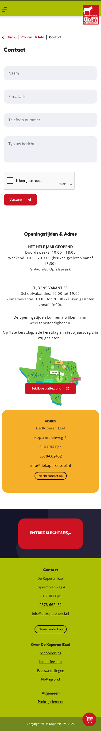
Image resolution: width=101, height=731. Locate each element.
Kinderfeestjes (50, 661)
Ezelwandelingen (50, 670)
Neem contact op (51, 476)
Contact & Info (32, 37)
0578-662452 (50, 456)
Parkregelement (50, 701)
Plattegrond (50, 679)
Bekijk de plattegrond (46, 388)
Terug (12, 37)
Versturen (16, 199)
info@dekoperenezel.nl (50, 465)
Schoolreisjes (50, 653)
